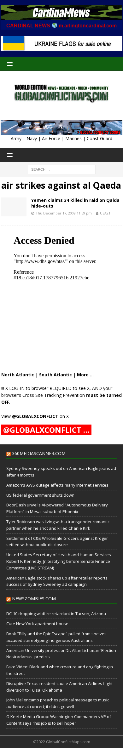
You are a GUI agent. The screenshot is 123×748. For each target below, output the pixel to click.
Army (16, 138)
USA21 (105, 213)
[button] (9, 64)
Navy (31, 138)
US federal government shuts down (40, 495)
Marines (73, 138)
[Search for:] (62, 169)
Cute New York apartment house (37, 623)
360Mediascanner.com (39, 453)
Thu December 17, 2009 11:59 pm (64, 213)
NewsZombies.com (34, 599)
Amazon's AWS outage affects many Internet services (57, 485)
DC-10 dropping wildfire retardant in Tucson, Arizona (56, 613)
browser (40, 388)
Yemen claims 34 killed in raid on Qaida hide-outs (75, 203)
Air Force (51, 138)
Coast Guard (99, 138)
